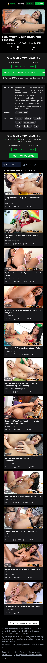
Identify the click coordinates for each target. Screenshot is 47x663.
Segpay (22, 645)
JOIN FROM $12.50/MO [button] (23, 156)
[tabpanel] (23, 392)
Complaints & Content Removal (29, 654)
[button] (23, 21)
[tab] (11, 164)
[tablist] (23, 164)
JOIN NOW (39, 3)
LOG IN (30, 3)
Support (7, 652)
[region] (23, 21)
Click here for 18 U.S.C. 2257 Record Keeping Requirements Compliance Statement (20, 632)
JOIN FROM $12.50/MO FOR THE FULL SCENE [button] (23, 72)
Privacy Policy (20, 652)
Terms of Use (36, 652)
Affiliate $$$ (8, 654)
